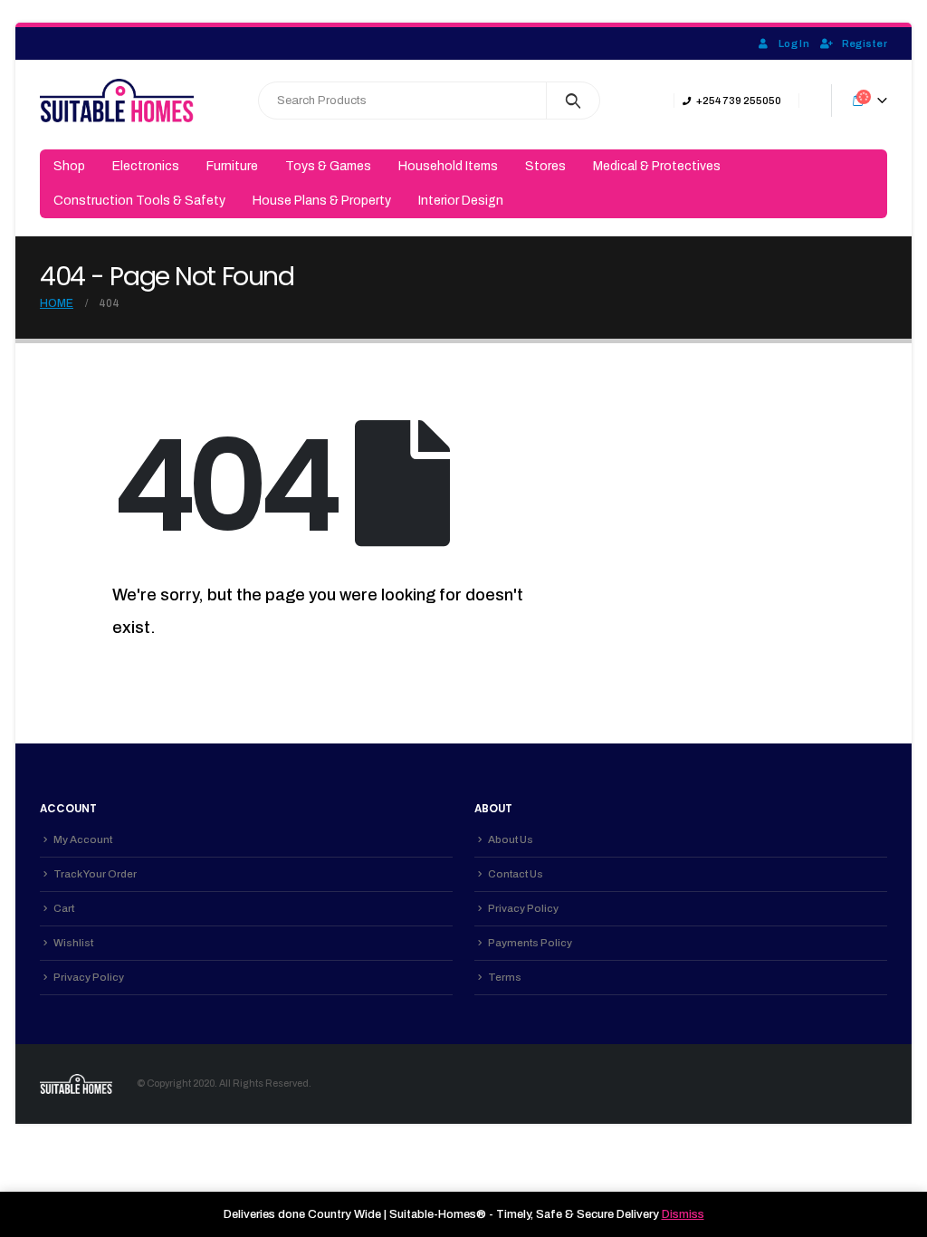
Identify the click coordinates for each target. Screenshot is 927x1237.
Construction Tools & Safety (139, 200)
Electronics (145, 166)
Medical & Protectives (657, 166)
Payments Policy (530, 942)
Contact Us (515, 873)
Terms (504, 977)
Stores (545, 166)
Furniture (232, 166)
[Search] (573, 100)
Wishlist (73, 942)
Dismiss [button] (683, 1214)
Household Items (448, 166)
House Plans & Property (322, 200)
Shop (69, 166)
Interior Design (460, 200)
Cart (63, 908)
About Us (510, 839)
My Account (82, 839)
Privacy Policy (88, 977)
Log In (794, 43)
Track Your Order (95, 873)
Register (864, 43)
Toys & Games (328, 166)
